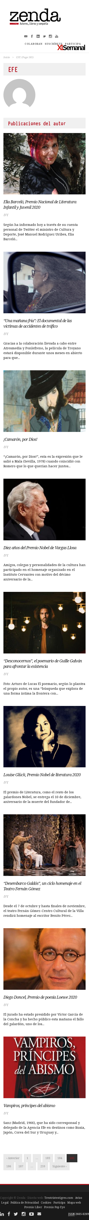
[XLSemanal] (71, 47)
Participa (59, 1202)
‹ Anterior (12, 1158)
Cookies (46, 1202)
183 (47, 1158)
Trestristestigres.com (58, 1198)
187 (20, 1166)
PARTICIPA (73, 43)
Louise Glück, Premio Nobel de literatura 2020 (42, 774)
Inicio (6, 57)
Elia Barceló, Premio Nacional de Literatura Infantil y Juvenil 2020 (39, 204)
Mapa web (74, 1202)
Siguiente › (59, 1166)
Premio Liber (33, 1207)
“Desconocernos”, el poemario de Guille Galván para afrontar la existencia (42, 663)
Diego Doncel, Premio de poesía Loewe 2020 (40, 997)
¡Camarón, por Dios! (20, 439)
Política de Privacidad (24, 1202)
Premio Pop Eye (54, 1207)
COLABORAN (33, 43)
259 (42, 1166)
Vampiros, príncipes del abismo (29, 1105)
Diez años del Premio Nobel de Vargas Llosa (39, 547)
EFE (5, 215)
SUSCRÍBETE (54, 43)
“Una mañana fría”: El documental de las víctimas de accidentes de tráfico (37, 323)
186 (8, 1166)
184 (60, 1158)
